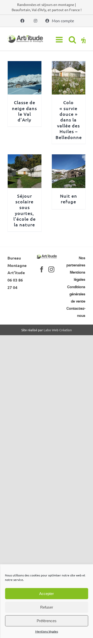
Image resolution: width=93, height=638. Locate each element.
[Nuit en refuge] (69, 157)
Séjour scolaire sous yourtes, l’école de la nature (24, 210)
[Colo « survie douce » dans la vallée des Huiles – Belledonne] (69, 64)
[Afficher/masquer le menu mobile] (60, 40)
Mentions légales (46, 631)
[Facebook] (42, 269)
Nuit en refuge (68, 198)
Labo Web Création (58, 330)
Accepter (46, 593)
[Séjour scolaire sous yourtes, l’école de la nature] (24, 157)
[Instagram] (51, 269)
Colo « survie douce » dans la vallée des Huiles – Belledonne (69, 119)
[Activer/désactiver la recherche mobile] (72, 40)
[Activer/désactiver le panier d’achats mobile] (83, 40)
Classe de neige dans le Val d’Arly (24, 110)
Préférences (47, 621)
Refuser (46, 607)
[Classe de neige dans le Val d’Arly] (24, 64)
